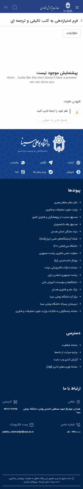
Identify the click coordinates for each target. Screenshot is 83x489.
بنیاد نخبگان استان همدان (64, 232)
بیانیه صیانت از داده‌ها (65, 352)
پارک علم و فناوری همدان (64, 289)
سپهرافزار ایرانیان (31, 482)
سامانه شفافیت (69, 345)
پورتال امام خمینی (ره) (65, 260)
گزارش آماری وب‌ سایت (65, 360)
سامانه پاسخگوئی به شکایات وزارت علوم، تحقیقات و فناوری (46, 311)
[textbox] (36, 111)
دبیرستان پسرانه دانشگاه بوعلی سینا (58, 304)
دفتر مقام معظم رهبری (65, 202)
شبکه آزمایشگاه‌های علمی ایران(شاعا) (58, 239)
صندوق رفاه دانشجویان (65, 224)
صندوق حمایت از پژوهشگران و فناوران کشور (54, 217)
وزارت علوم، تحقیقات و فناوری (61, 210)
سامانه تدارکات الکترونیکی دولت (60, 268)
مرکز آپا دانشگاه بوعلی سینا (63, 297)
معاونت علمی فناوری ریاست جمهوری (58, 253)
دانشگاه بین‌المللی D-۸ (65, 246)
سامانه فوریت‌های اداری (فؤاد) (61, 367)
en (6, 7)
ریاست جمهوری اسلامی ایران (62, 275)
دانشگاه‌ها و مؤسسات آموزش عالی (59, 282)
